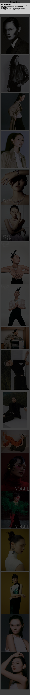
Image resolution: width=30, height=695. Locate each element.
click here (18, 9)
